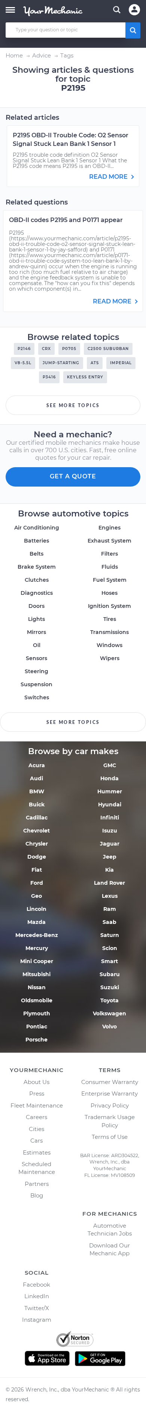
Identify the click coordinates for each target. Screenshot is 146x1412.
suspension (36, 684)
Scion (109, 948)
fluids (109, 566)
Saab (109, 922)
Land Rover (109, 883)
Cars (36, 1140)
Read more (109, 176)
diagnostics (37, 593)
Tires (109, 619)
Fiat (36, 869)
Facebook (36, 1284)
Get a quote (73, 476)
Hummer (109, 791)
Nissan (37, 987)
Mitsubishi (36, 974)
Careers (36, 1117)
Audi (36, 778)
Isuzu (109, 830)
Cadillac (37, 817)
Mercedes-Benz (36, 935)
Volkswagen (109, 1013)
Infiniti (109, 817)
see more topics (73, 405)
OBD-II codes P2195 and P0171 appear (66, 220)
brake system (37, 566)
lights (36, 619)
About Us (36, 1081)
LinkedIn (36, 1296)
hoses (109, 593)
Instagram (36, 1319)
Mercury (36, 948)
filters (109, 553)
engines (109, 527)
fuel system (110, 580)
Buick (37, 804)
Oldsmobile (36, 1000)
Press (36, 1093)
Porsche (36, 1039)
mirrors (36, 632)
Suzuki (109, 987)
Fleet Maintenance (36, 1105)
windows (109, 645)
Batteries (36, 540)
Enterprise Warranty (109, 1093)
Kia (109, 869)
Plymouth (36, 1013)
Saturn (109, 935)
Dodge (36, 856)
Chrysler (36, 843)
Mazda (36, 922)
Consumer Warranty (109, 1081)
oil (36, 645)
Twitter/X (36, 1308)
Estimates (37, 1152)
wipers (109, 658)
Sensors (36, 658)
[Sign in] (134, 10)
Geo (36, 896)
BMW (36, 791)
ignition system (109, 606)
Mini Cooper (36, 961)
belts (36, 553)
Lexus (110, 896)
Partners (37, 1183)
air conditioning (36, 527)
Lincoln (36, 909)
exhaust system (109, 540)
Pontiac (36, 1026)
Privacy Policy (110, 1105)
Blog (36, 1195)
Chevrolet (36, 830)
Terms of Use (110, 1136)
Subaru (110, 974)
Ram (109, 909)
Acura (36, 765)
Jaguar (109, 843)
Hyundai (109, 804)
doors (36, 606)
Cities (36, 1129)
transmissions (109, 632)
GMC (109, 765)
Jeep (109, 856)
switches (36, 697)
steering (36, 671)
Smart (109, 961)
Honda (109, 778)
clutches (37, 580)
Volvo (109, 1026)
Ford (36, 883)
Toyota (109, 1000)
